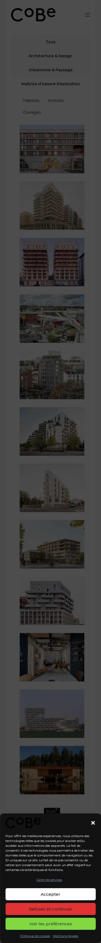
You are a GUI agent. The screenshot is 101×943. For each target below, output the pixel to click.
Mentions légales (65, 936)
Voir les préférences (50, 923)
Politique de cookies (35, 936)
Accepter (50, 894)
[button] (93, 823)
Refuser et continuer (50, 909)
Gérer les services (49, 880)
